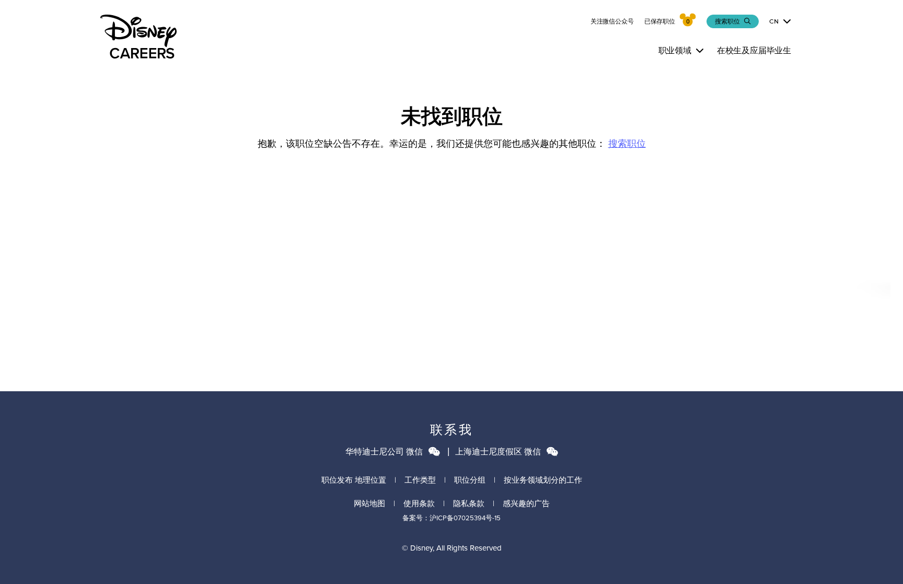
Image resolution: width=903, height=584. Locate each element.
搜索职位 (627, 143)
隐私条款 (468, 503)
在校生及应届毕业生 (754, 50)
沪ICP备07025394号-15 (465, 518)
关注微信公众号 (612, 21)
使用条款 (419, 503)
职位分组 (469, 480)
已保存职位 (659, 21)
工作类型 (420, 480)
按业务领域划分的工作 (543, 480)
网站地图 (369, 503)
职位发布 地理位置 (353, 480)
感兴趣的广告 (526, 503)
